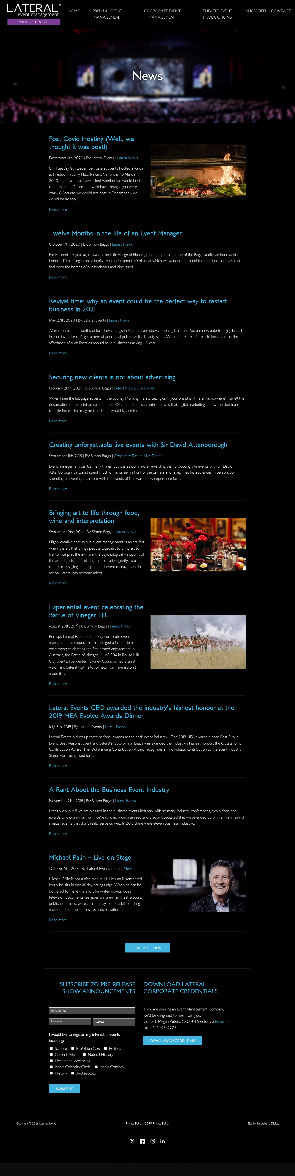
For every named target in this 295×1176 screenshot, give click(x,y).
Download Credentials (172, 1041)
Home (73, 11)
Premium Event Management (107, 14)
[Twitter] (132, 1142)
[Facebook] (143, 1142)
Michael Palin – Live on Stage (90, 857)
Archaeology (86, 1073)
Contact (281, 11)
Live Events (146, 388)
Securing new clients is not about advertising (112, 377)
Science (61, 1049)
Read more (58, 210)
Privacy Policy (134, 1123)
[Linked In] (162, 1142)
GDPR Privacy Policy (156, 1123)
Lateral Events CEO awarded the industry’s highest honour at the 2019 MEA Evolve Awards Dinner (141, 711)
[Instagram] (152, 1142)
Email (219, 1022)
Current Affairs (67, 1055)
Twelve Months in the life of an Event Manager (115, 233)
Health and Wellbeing (72, 1061)
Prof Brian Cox (88, 1049)
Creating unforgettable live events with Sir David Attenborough (138, 445)
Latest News (127, 158)
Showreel (256, 11)
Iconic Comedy (112, 1067)
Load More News (147, 948)
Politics (115, 1049)
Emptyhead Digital (268, 1123)
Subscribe (64, 1089)
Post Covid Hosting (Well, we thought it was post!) (91, 143)
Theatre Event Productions (217, 14)
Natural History (100, 1055)
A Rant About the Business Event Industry (109, 789)
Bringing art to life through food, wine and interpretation (94, 516)
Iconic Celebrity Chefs (72, 1067)
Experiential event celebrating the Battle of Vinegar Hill (96, 611)
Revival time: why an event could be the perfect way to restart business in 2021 (138, 305)
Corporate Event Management (162, 14)
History (61, 1073)
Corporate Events (128, 456)
